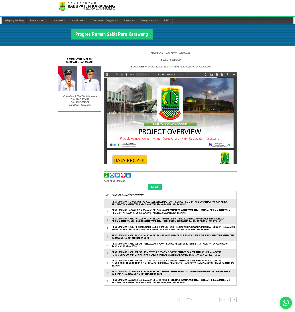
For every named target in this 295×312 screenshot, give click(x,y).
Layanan (128, 20)
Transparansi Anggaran (103, 20)
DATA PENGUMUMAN (115, 181)
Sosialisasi (77, 20)
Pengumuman (148, 20)
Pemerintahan (37, 20)
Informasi (58, 20)
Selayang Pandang (14, 20)
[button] (285, 302)
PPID (166, 20)
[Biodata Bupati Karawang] (67, 90)
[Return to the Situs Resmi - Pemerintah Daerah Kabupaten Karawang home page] (86, 8)
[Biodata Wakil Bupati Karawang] (91, 90)
